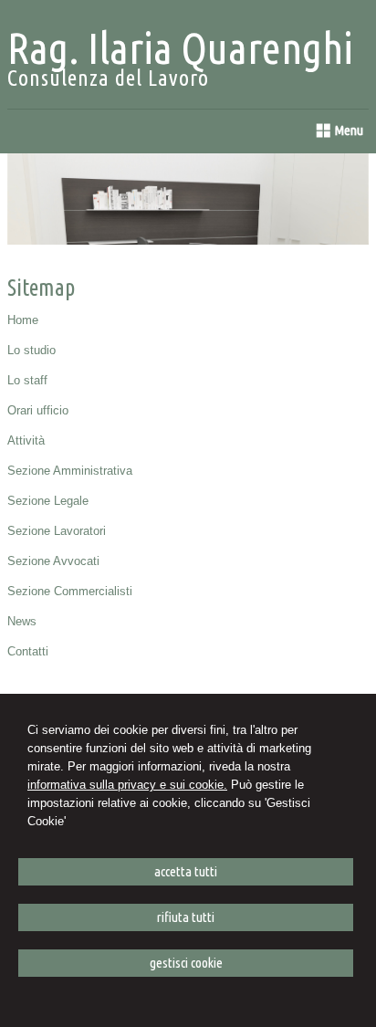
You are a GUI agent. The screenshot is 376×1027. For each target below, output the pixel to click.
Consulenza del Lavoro (108, 78)
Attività (26, 440)
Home (22, 320)
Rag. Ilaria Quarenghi (180, 47)
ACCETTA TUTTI (185, 871)
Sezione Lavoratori (56, 531)
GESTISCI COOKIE (186, 962)
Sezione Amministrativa (69, 470)
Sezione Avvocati (53, 561)
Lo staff (27, 380)
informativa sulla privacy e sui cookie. (127, 784)
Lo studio (31, 350)
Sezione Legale (48, 501)
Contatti (27, 651)
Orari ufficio (37, 410)
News (22, 621)
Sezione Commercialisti (69, 591)
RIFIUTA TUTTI (185, 917)
